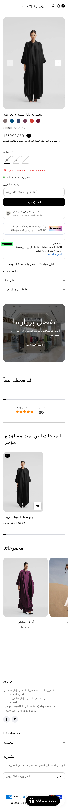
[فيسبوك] (6, 719)
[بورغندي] (38, 121)
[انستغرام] (15, 719)
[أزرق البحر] (12, 121)
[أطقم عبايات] (25, 587)
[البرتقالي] (32, 121)
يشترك (58, 776)
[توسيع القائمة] (5, 6)
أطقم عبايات (25, 622)
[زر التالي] (58, 63)
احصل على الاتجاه (34, 344)
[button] (52, 6)
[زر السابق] (10, 63)
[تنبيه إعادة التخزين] (37, 506)
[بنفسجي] (25, 121)
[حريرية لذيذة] (34, 6)
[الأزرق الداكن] (18, 121)
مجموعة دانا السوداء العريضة (19, 517)
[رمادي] (5, 121)
